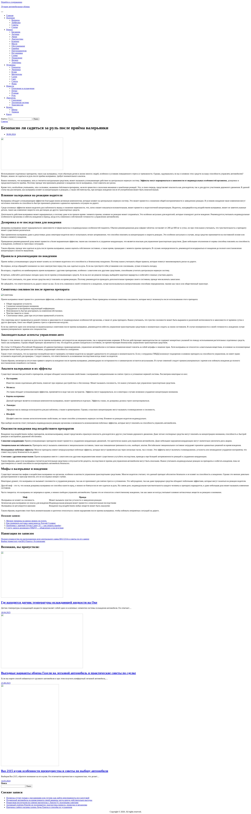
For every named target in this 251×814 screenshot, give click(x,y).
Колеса (9, 107)
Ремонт (9, 29)
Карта (9, 114)
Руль (14, 95)
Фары (14, 84)
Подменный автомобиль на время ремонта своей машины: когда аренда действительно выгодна (49, 800)
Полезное (10, 18)
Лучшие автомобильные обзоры (15, 6)
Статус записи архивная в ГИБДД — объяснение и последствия (34, 528)
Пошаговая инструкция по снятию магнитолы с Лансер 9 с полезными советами (42, 802)
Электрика (16, 62)
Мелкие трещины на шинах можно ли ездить (26, 521)
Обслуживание (18, 46)
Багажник (16, 32)
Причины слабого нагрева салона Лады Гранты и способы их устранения (39, 807)
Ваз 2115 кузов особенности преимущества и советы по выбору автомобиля (54, 771)
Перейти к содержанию (11, 2)
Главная (9, 15)
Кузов (14, 72)
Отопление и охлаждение (23, 88)
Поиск (4, 783)
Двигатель (11, 98)
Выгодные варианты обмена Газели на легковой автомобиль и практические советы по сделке (68, 673)
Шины (14, 109)
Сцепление (16, 100)
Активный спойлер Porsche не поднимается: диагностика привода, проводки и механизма (46, 805)
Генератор (16, 67)
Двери (14, 37)
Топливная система (20, 102)
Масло (14, 44)
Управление (17, 58)
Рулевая (15, 93)
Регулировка (17, 53)
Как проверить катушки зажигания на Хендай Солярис (31, 523)
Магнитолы (17, 74)
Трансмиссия (17, 105)
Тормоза (15, 112)
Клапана (15, 41)
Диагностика (17, 39)
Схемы (15, 55)
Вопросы (16, 20)
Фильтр (15, 60)
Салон (14, 77)
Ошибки (15, 48)
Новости (10, 86)
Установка (10, 65)
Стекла (15, 81)
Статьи (15, 27)
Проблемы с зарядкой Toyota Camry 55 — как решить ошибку (33, 525)
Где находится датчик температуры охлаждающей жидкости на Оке (49, 602)
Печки (14, 91)
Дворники (16, 69)
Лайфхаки (16, 22)
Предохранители (19, 51)
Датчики (15, 34)
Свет (14, 79)
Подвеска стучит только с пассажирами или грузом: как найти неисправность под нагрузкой (47, 798)
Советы (15, 25)
